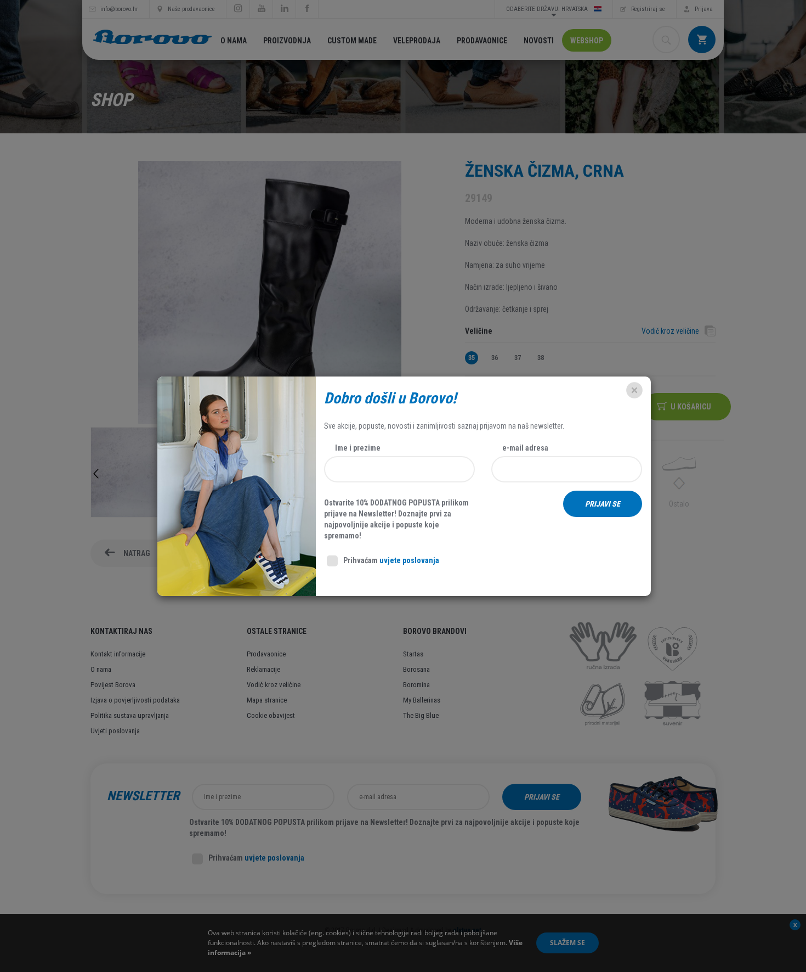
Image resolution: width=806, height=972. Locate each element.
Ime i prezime (358, 447)
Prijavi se (602, 503)
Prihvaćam (391, 560)
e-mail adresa (525, 447)
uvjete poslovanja (409, 560)
